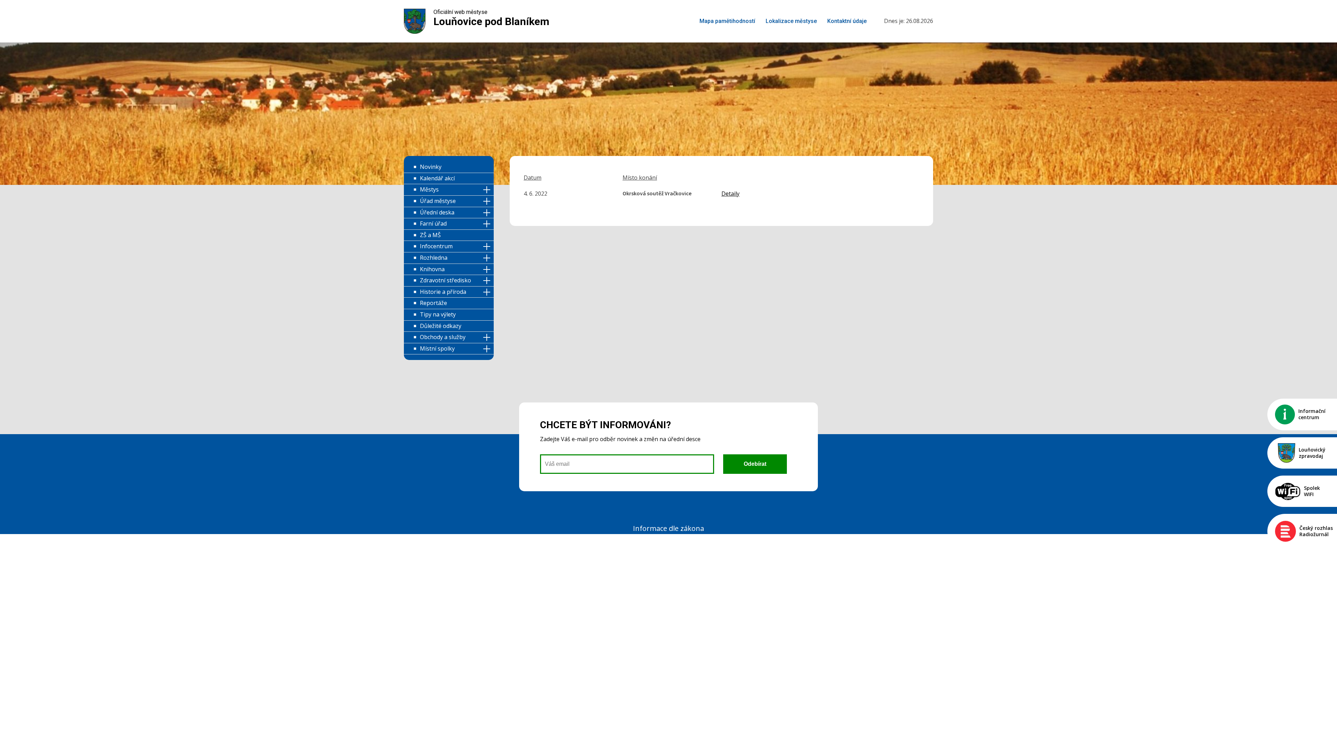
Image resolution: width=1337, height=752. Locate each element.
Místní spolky (437, 348)
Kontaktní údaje (847, 21)
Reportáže (433, 303)
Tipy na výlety (438, 314)
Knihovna (432, 269)
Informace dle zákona (668, 528)
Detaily (730, 193)
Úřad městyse (438, 201)
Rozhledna (433, 257)
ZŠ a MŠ (430, 235)
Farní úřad (433, 223)
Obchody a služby (443, 337)
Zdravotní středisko (445, 280)
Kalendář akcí (437, 178)
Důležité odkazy (440, 326)
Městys (429, 189)
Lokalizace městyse (791, 21)
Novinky (430, 167)
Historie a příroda (443, 292)
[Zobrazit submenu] (488, 190)
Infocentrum (436, 246)
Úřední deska (437, 212)
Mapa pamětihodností (727, 21)
